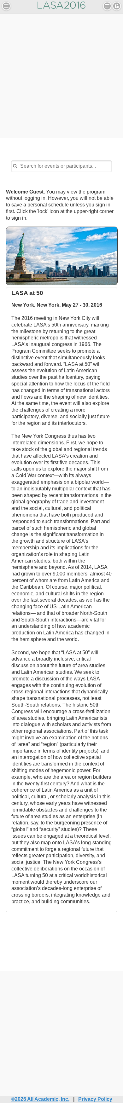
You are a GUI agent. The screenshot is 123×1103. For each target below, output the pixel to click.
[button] (6, 6)
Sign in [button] (116, 6)
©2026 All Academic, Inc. (40, 1099)
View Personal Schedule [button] (107, 6)
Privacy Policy (95, 1099)
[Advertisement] (61, 75)
